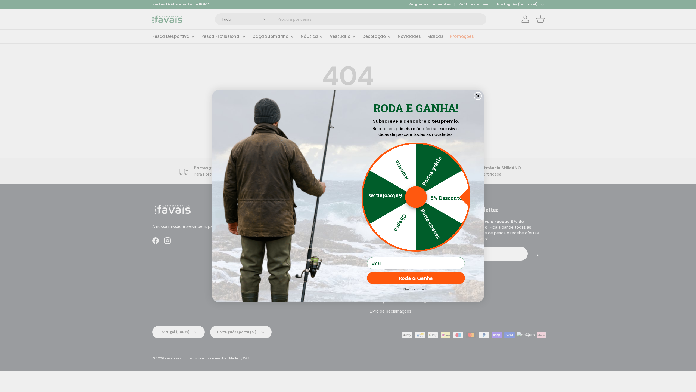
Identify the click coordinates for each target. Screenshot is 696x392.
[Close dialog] (477, 96)
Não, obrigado (416, 289)
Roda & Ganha (416, 278)
